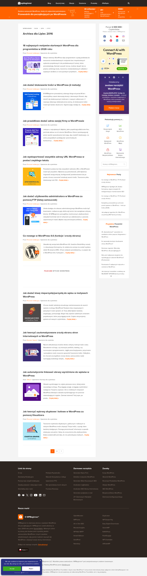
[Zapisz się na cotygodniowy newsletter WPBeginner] (123, 40)
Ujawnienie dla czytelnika (46, 340)
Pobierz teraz (114, 108)
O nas (20, 473)
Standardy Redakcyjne (26, 477)
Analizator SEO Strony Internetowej (86, 489)
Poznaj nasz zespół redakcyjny (28, 481)
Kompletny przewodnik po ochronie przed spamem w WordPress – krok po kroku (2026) (114, 205)
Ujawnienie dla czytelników (48, 53)
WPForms (77, 520)
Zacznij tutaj (60, 3)
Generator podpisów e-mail (83, 493)
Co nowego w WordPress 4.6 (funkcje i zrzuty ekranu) (52, 236)
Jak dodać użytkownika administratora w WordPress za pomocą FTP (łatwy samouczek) (52, 198)
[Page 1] (111, 276)
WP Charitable (107, 540)
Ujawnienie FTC (51, 481)
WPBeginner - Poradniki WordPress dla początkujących (25, 3)
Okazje (71, 3)
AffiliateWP (106, 544)
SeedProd (77, 540)
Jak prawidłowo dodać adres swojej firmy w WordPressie (53, 121)
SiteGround (66, 565)
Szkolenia (82, 3)
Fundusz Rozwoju (52, 489)
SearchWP (106, 528)
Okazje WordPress (108, 485)
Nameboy (77, 544)
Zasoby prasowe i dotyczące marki (30, 485)
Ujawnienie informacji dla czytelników (43, 380)
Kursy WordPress (108, 473)
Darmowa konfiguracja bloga (112, 497)
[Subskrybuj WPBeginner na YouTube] (117, 36)
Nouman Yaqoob (32, 340)
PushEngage (106, 536)
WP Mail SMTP (79, 532)
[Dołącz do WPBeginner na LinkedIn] (117, 40)
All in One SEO (79, 524)
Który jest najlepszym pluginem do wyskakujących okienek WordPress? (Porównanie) (113, 257)
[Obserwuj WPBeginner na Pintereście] (111, 40)
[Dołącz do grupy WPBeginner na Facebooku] (105, 40)
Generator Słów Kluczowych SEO (85, 481)
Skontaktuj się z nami (25, 489)
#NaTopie (105, 3)
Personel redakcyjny (33, 53)
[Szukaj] (129, 3)
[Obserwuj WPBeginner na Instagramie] (123, 36)
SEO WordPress (107, 489)
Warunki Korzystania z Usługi (56, 477)
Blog (49, 3)
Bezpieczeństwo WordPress (112, 493)
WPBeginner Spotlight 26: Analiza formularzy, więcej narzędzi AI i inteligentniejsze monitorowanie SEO (113, 189)
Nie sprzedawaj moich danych (56, 485)
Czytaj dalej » (83, 71)
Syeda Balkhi (38, 528)
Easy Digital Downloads (110, 524)
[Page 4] (117, 276)
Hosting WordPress (50, 565)
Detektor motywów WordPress (84, 477)
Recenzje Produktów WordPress (113, 481)
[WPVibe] (114, 59)
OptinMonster (78, 516)
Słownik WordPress (109, 477)
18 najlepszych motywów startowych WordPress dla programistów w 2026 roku (50, 47)
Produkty (94, 3)
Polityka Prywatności (53, 473)
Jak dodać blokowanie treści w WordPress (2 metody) (52, 85)
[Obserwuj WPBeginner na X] (111, 36)
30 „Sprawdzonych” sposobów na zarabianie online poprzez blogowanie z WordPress (114, 234)
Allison (29, 380)
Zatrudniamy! (43, 544)
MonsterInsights (79, 528)
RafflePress (106, 532)
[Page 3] (115, 276)
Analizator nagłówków (81, 485)
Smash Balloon (79, 536)
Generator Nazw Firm (81, 473)
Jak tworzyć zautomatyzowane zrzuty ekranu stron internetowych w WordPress (50, 334)
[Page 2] (113, 276)
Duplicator (106, 516)
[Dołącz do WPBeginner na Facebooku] (105, 36)
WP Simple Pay (107, 520)
